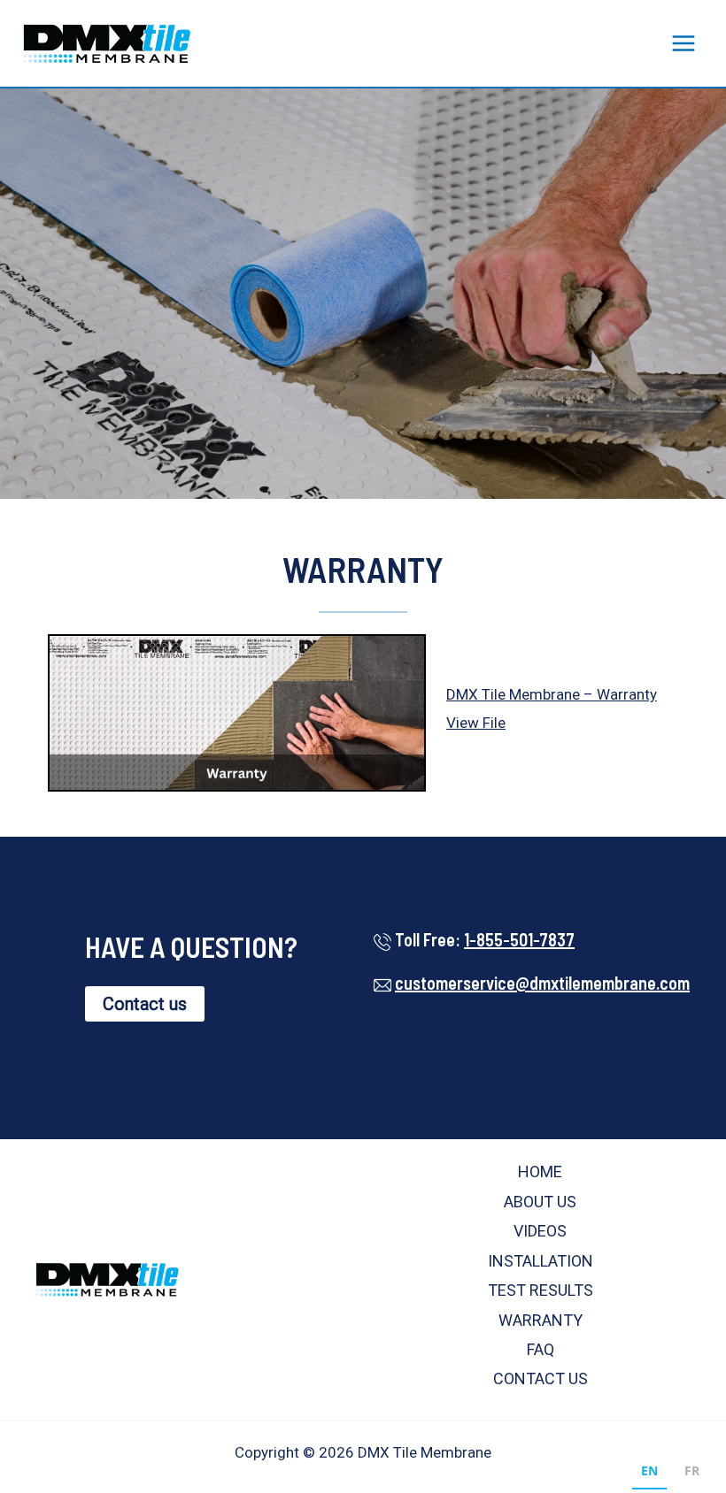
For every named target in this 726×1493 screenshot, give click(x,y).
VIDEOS (540, 1230)
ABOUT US (540, 1201)
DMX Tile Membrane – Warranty (551, 694)
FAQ (540, 1349)
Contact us (145, 1003)
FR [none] (691, 1470)
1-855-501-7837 (519, 939)
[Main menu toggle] (684, 43)
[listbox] (670, 1473)
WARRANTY (540, 1320)
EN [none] (649, 1470)
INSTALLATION (540, 1261)
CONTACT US (540, 1378)
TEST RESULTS (540, 1290)
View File (476, 722)
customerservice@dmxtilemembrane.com (542, 982)
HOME (540, 1171)
